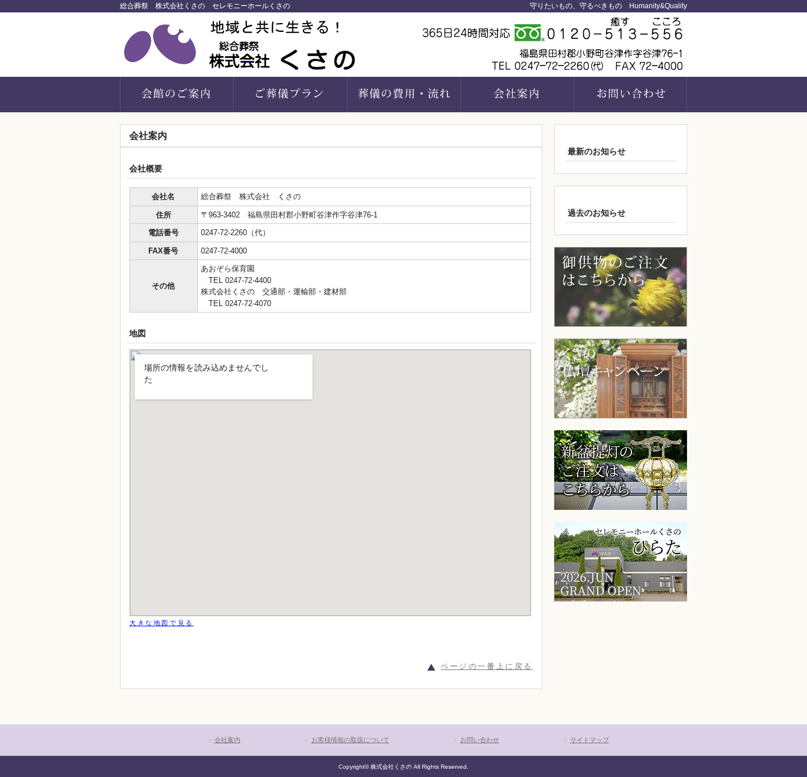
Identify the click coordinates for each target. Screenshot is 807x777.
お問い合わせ (479, 739)
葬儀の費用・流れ (403, 94)
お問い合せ (630, 94)
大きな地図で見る (161, 622)
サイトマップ (589, 739)
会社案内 (517, 94)
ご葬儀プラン (290, 94)
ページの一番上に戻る (487, 666)
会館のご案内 (176, 94)
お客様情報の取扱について (350, 739)
